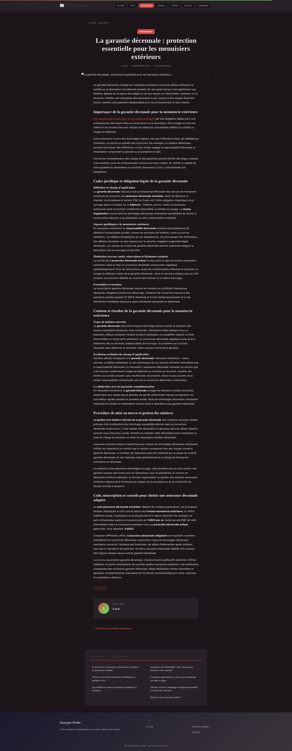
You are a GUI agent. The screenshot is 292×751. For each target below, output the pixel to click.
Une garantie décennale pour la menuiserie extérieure (124, 118)
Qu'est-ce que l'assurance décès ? (166, 697)
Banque (161, 5)
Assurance (146, 5)
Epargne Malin (74, 5)
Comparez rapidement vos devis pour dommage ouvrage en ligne (173, 678)
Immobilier (203, 5)
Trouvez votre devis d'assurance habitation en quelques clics (113, 678)
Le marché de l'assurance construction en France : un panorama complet (115, 668)
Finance (188, 5)
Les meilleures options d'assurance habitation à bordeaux (114, 689)
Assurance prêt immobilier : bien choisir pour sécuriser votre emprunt (171, 668)
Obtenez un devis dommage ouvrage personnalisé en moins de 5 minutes (174, 689)
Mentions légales (200, 726)
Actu (132, 5)
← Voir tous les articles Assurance (112, 628)
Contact (196, 732)
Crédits (174, 5)
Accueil (120, 5)
